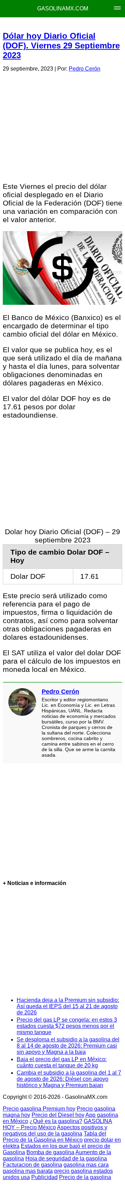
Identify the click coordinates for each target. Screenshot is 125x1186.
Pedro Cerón (84, 69)
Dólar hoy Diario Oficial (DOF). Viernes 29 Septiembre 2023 (61, 45)
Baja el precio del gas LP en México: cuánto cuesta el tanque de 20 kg (62, 1062)
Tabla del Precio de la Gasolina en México (54, 1137)
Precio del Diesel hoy (58, 1115)
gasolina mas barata (28, 1171)
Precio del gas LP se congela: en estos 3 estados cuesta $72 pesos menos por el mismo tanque (67, 1026)
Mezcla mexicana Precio (70, 24)
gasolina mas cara (86, 1165)
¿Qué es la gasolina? (56, 1121)
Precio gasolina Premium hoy (39, 1109)
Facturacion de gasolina (32, 1165)
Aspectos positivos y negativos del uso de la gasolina (55, 1130)
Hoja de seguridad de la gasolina (66, 1158)
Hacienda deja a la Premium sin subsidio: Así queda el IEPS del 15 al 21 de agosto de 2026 (68, 1006)
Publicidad (44, 1177)
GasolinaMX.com (62, 8)
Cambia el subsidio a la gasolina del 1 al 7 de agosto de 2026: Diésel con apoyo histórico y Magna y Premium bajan (69, 1079)
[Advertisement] (62, 125)
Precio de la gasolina (85, 1177)
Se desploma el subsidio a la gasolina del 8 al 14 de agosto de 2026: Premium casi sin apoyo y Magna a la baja (68, 1046)
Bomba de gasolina (50, 1152)
